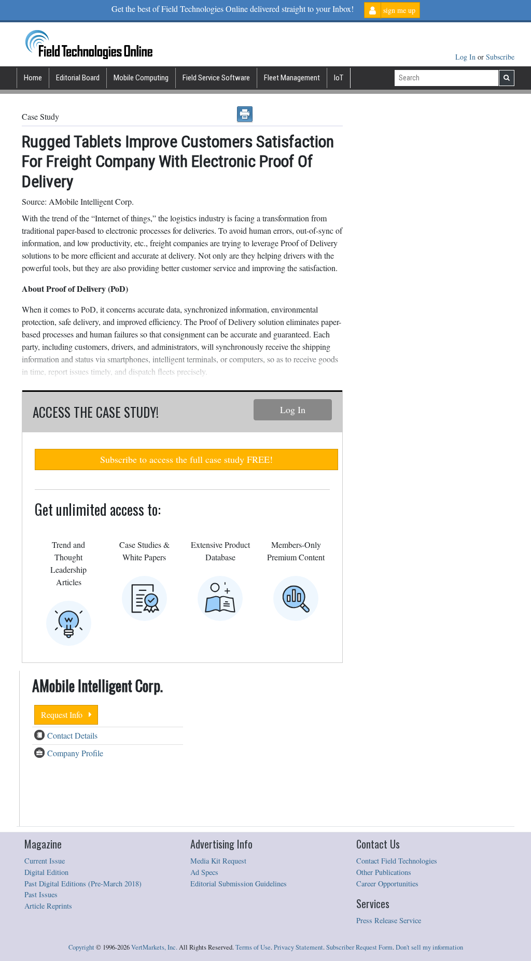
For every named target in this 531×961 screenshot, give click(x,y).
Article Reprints (48, 906)
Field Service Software (216, 77)
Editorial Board (78, 77)
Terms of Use (253, 947)
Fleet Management (292, 77)
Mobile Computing (141, 77)
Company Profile (75, 752)
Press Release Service (388, 920)
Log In (466, 57)
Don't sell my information (429, 947)
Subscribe (500, 57)
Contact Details (72, 735)
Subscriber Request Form (359, 947)
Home (33, 77)
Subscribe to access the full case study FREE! (186, 459)
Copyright (81, 947)
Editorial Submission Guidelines (238, 883)
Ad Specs (204, 872)
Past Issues (41, 894)
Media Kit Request (218, 861)
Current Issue (44, 861)
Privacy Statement (298, 947)
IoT (338, 77)
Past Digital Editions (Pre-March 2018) (83, 883)
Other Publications (383, 872)
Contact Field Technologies (396, 861)
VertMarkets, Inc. (154, 947)
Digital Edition (46, 872)
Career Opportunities (387, 883)
